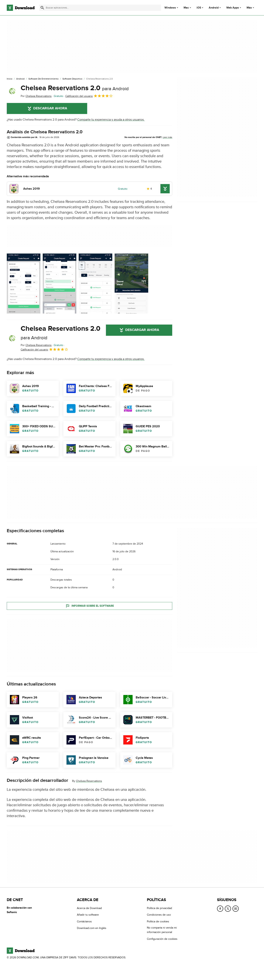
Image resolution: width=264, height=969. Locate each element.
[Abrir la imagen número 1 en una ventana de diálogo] (59, 284)
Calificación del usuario (79, 96)
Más (249, 7)
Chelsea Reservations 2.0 (75, 88)
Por (36, 96)
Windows (170, 7)
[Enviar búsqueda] (42, 8)
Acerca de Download (89, 908)
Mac (186, 7)
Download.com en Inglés (91, 928)
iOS (199, 7)
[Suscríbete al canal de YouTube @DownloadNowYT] (235, 909)
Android (214, 7)
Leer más (167, 137)
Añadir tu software (88, 914)
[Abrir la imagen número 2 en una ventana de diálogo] (95, 284)
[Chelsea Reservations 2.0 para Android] (12, 91)
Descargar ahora (50, 108)
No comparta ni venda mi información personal (162, 930)
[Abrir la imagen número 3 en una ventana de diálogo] (131, 284)
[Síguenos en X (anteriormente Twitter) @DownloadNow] (228, 909)
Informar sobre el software (93, 605)
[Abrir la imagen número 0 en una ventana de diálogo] (23, 284)
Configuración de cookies (162, 938)
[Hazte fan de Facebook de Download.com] (220, 909)
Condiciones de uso (159, 914)
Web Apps (232, 7)
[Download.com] (21, 8)
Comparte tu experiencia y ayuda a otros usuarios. (111, 120)
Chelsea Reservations (89, 781)
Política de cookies (158, 921)
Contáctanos (84, 921)
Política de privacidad (159, 908)
